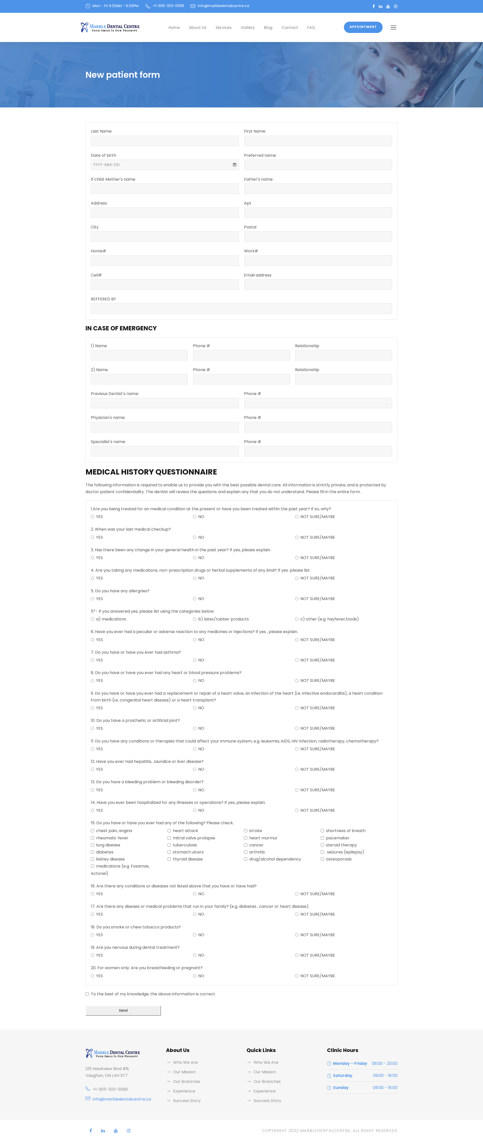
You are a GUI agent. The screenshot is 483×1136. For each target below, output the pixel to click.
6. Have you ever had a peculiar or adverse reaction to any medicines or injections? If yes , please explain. (194, 632)
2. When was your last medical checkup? (131, 529)
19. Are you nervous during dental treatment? (135, 947)
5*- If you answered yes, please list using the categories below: (152, 611)
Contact (289, 27)
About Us (198, 27)
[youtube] (388, 6)
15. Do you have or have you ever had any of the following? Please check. (162, 823)
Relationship (307, 346)
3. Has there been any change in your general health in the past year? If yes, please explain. (181, 550)
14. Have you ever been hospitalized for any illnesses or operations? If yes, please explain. (178, 802)
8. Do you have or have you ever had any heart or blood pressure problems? (166, 673)
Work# (251, 251)
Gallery (248, 27)
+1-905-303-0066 (110, 1089)
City (95, 227)
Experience (184, 1091)
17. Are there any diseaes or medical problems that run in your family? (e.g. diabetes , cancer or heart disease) (200, 906)
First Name (254, 131)
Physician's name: (108, 417)
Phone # (201, 346)
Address (99, 203)
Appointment (363, 27)
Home (174, 27)
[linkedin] (380, 6)
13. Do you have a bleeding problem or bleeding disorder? (147, 782)
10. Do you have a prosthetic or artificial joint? (135, 720)
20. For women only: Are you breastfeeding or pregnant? (147, 968)
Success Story (187, 1101)
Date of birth (103, 155)
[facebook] (374, 6)
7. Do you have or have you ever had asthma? (136, 652)
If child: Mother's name (113, 179)
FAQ (311, 27)
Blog (268, 27)
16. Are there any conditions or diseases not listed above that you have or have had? (174, 886)
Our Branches (186, 1081)
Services (224, 27)
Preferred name (260, 155)
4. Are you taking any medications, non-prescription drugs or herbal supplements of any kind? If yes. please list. (200, 570)
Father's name (258, 179)
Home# (98, 251)
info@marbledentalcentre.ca (223, 5)
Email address (257, 275)
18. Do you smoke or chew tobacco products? (136, 927)
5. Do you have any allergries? (120, 591)
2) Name (99, 370)
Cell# (96, 275)
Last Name (101, 131)
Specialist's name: (108, 442)
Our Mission (184, 1072)
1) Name (99, 346)
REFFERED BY (103, 299)
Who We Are (185, 1062)
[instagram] (395, 6)
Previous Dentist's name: (115, 394)
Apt (247, 203)
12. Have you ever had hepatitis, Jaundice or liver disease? (147, 761)
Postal (250, 227)
